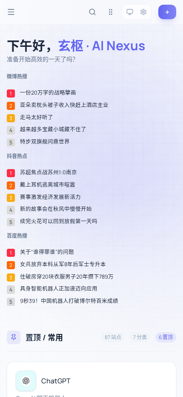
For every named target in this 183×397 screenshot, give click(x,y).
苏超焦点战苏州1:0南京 (48, 172)
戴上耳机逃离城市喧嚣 (47, 184)
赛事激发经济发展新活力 (50, 197)
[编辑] (165, 373)
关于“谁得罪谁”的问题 (47, 252)
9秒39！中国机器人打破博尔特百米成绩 (69, 301)
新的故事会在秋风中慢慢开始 (56, 209)
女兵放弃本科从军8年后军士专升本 (63, 264)
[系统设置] (143, 12)
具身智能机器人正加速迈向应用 (58, 288)
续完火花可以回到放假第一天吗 (58, 221)
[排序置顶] (110, 12)
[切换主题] (130, 12)
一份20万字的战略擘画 (48, 92)
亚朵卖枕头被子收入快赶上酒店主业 (64, 105)
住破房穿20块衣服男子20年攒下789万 (67, 276)
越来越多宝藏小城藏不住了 (53, 129)
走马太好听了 (36, 117)
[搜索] (92, 12)
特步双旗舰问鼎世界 (45, 141)
